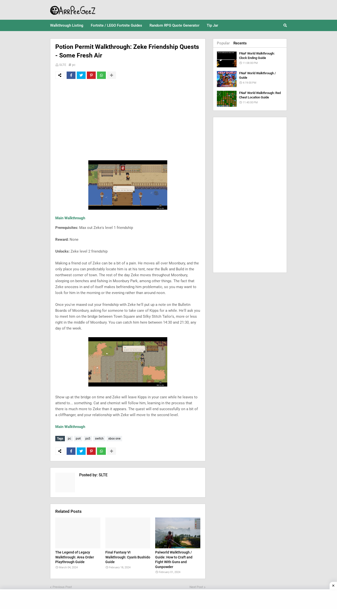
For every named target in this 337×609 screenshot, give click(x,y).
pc (73, 65)
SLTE (62, 65)
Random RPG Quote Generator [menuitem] (174, 25)
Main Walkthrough (70, 218)
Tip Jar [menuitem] (212, 25)
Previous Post (62, 587)
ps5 (87, 438)
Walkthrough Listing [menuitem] (66, 25)
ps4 (78, 438)
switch (99, 438)
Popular (223, 43)
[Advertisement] (127, 119)
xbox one (114, 438)
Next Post (196, 587)
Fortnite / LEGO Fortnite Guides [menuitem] (116, 25)
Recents (240, 43)
